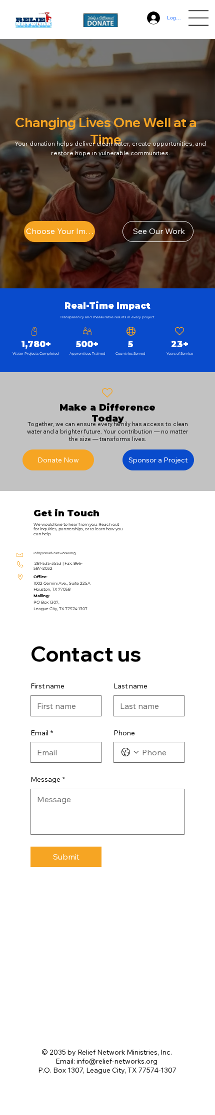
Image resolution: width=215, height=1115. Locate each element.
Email (41, 732)
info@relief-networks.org (55, 553)
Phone (124, 732)
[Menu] (199, 17)
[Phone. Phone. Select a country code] (130, 752)
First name (47, 685)
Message (47, 779)
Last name (131, 685)
